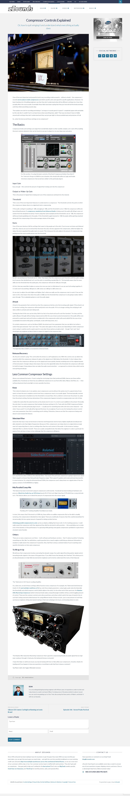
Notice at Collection (56, 782)
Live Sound (61, 1)
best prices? (47, 766)
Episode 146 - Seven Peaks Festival (76, 710)
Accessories (83, 1)
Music (91, 8)
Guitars (12, 1)
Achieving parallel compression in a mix (25, 523)
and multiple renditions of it (30, 588)
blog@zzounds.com (88, 759)
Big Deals (63, 766)
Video (64, 8)
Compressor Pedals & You (48, 257)
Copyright (65, 782)
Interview (78, 8)
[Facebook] (99, 55)
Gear (42, 8)
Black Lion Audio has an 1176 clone (29, 493)
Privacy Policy (36, 782)
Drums (69, 1)
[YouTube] (111, 55)
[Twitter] (103, 55)
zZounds (117, 782)
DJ (75, 1)
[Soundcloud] (115, 55)
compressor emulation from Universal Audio (42, 211)
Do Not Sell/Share (45, 782)
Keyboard (26, 1)
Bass (19, 1)
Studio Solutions (29, 677)
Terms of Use (72, 782)
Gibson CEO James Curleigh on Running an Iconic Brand (25, 711)
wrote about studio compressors (28, 99)
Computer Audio (48, 1)
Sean (31, 686)
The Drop (29, 768)
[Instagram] (107, 55)
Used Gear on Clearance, (15, 768)
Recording (36, 1)
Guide (53, 8)
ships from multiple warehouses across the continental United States (42, 761)
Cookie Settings (27, 782)
